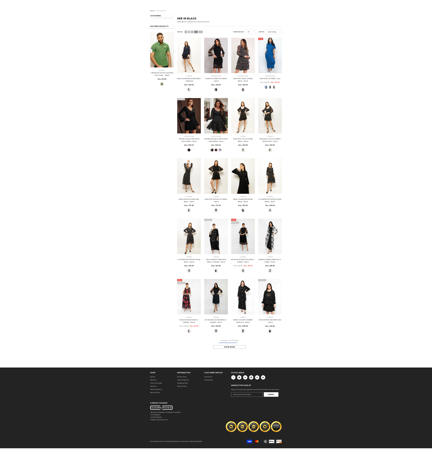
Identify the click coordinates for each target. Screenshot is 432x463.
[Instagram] (239, 377)
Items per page (238, 32)
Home (152, 11)
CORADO (162, 70)
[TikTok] (251, 377)
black (216, 89)
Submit (271, 394)
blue (266, 87)
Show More (229, 347)
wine (216, 150)
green (162, 84)
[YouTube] (263, 377)
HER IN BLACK (161, 11)
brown (274, 87)
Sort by (261, 32)
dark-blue (189, 89)
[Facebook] (233, 377)
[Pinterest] (245, 377)
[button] (185, 31)
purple (220, 150)
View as (180, 32)
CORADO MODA (216, 76)
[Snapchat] (257, 377)
